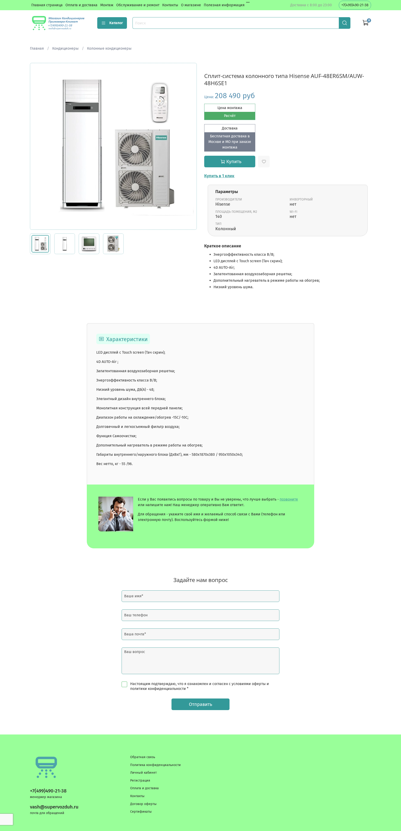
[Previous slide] (37, 146)
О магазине (191, 5)
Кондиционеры (65, 48)
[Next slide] (189, 146)
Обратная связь (142, 757)
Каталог (116, 23)
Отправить (200, 704)
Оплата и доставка (81, 5)
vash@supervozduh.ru (54, 807)
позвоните (289, 499)
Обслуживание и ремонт (137, 5)
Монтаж (106, 5)
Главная (37, 48)
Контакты (170, 5)
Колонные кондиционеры (109, 48)
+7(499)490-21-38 (355, 5)
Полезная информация (224, 5)
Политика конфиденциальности (155, 765)
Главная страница (47, 5)
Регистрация (140, 780)
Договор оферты (143, 804)
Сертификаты (141, 812)
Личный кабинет (143, 773)
